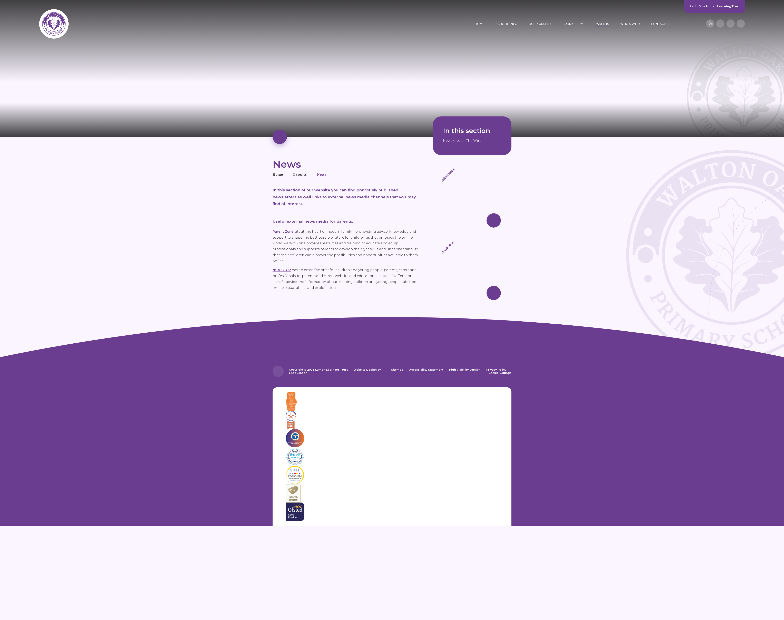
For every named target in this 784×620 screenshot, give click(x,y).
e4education (298, 372)
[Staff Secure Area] (710, 23)
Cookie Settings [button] (500, 372)
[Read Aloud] (720, 23)
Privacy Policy (496, 369)
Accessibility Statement (426, 369)
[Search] (741, 23)
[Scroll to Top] (278, 371)
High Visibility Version (464, 369)
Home (278, 174)
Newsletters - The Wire (462, 141)
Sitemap (397, 369)
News (321, 174)
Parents (300, 174)
